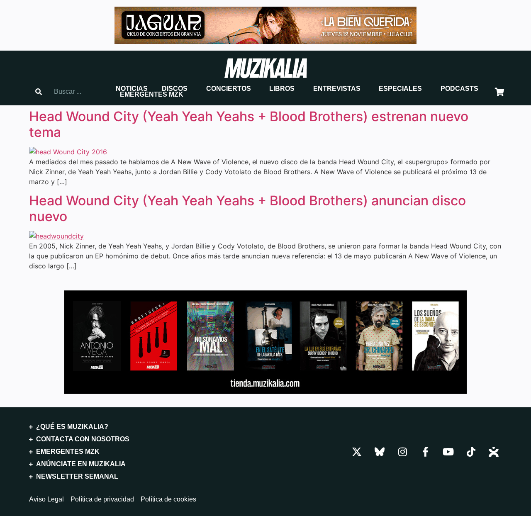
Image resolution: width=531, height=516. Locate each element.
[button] (132, 89)
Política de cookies (168, 499)
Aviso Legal (46, 499)
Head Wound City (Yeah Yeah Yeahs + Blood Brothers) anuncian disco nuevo (247, 208)
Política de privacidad (102, 499)
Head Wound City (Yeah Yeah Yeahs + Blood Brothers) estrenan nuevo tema (248, 124)
